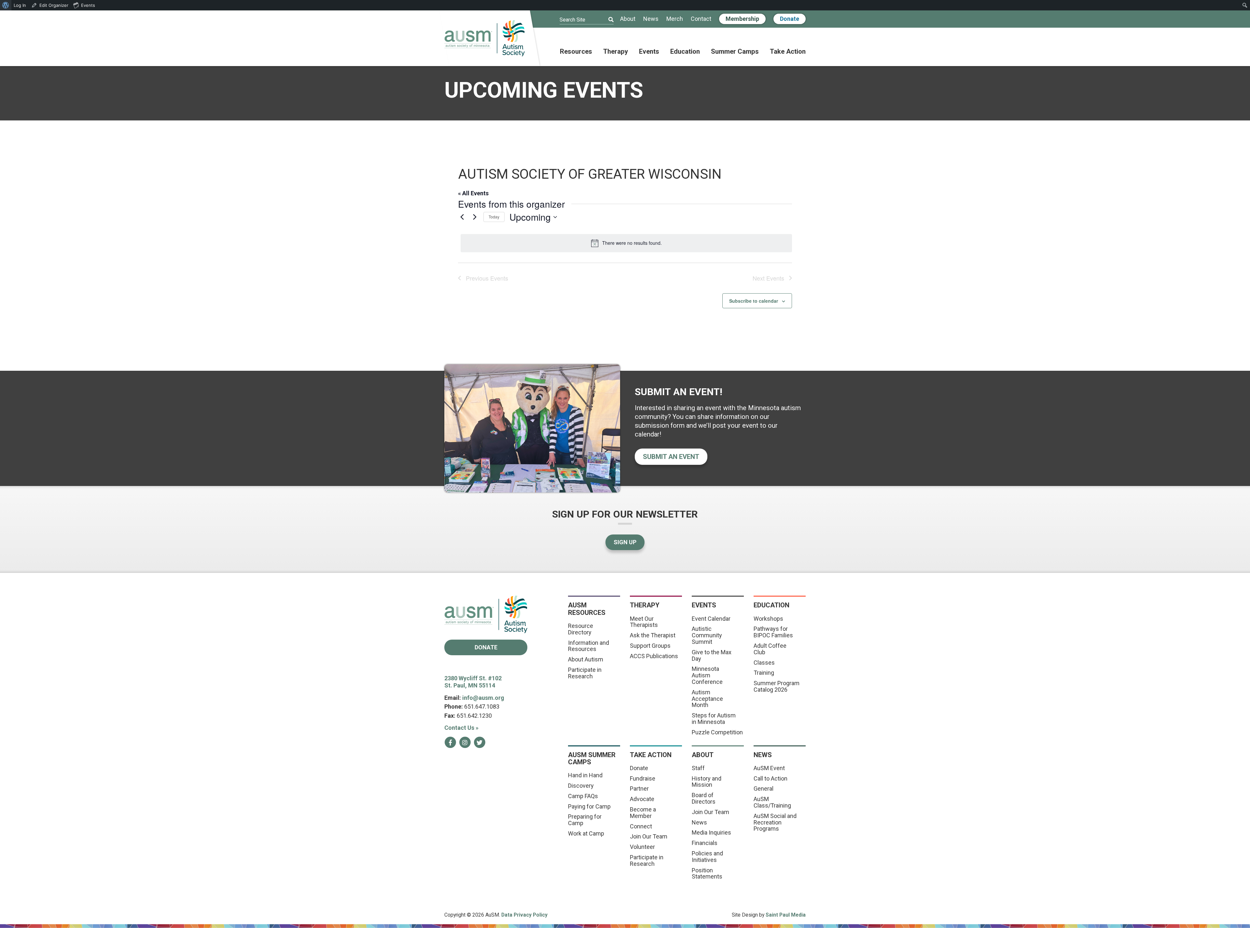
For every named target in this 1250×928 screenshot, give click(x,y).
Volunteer (642, 846)
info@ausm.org (483, 697)
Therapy (615, 51)
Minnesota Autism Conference (707, 675)
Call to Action (770, 778)
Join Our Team (648, 836)
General (763, 788)
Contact (701, 19)
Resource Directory (580, 629)
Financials (704, 842)
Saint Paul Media (786, 915)
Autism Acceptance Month (707, 699)
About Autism (585, 659)
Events (649, 51)
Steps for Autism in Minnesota (714, 718)
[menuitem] (5, 5)
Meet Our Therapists (644, 622)
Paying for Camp (589, 806)
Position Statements (707, 873)
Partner (639, 788)
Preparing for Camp (585, 819)
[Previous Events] (462, 217)
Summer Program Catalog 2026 (776, 686)
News (651, 19)
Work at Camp (586, 833)
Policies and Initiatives (707, 856)
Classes (764, 662)
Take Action (788, 51)
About (627, 19)
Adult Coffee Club (770, 649)
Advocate (642, 799)
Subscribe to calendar (753, 301)
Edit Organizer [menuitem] (53, 5)
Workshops (768, 618)
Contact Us (461, 727)
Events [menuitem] (88, 5)
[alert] (626, 243)
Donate (789, 18)
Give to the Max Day (711, 655)
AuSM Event (769, 768)
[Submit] (607, 20)
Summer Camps (735, 51)
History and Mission (706, 781)
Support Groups (650, 645)
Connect (641, 826)
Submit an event (671, 457)
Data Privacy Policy (524, 915)
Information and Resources (588, 646)
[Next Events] (475, 217)
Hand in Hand (585, 775)
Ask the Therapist (652, 635)
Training (764, 672)
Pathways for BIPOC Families (773, 632)
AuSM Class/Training (772, 802)
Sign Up (625, 542)
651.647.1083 (481, 706)
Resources (576, 51)
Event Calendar (711, 618)
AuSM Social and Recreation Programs (775, 822)
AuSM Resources (586, 608)
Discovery (581, 785)
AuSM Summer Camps (592, 758)
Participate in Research (585, 673)
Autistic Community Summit (707, 635)
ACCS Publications (654, 656)
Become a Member (643, 812)
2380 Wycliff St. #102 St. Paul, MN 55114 (473, 682)
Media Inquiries (711, 832)
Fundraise (642, 778)
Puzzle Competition (717, 732)
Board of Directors (703, 798)
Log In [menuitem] (20, 5)
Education (685, 51)
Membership (742, 18)
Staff (698, 768)
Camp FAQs (583, 796)
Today (494, 216)
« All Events (473, 193)
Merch (674, 19)
